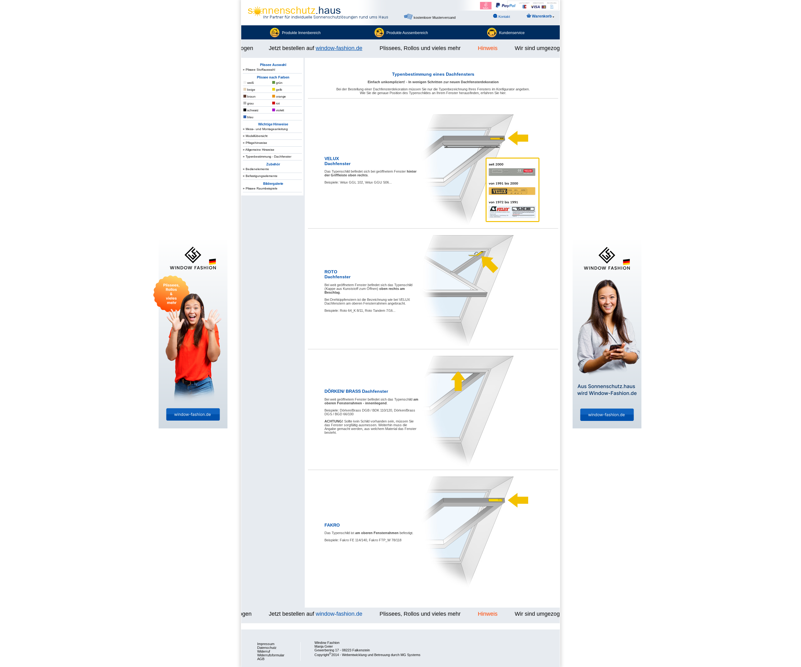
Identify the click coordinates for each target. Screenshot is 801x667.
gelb (278, 89)
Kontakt (503, 16)
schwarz (252, 110)
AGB (260, 659)
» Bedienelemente (256, 169)
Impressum (265, 644)
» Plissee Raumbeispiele (260, 188)
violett (279, 110)
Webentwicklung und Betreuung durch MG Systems (381, 654)
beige (250, 89)
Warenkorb (542, 16)
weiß (250, 82)
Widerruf (263, 651)
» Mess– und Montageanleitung (265, 129)
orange (280, 96)
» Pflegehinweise (255, 142)
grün (279, 82)
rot (277, 103)
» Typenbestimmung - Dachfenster (267, 156)
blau (249, 117)
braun (250, 96)
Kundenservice (512, 33)
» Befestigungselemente (260, 176)
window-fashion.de (332, 48)
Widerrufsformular (270, 655)
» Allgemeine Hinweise (258, 149)
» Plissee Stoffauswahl (259, 69)
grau (250, 103)
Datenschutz (267, 647)
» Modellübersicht (255, 136)
